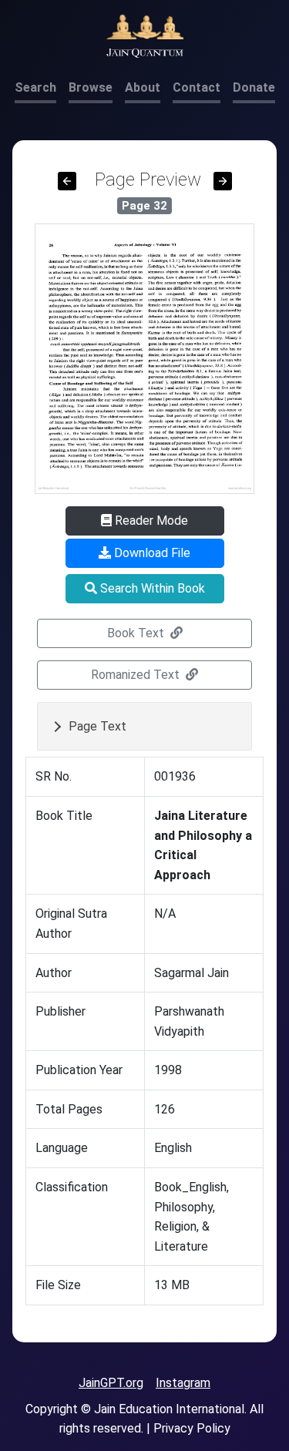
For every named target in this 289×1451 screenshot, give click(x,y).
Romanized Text (137, 674)
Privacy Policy (191, 1428)
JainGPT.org (111, 1382)
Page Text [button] (97, 726)
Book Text (137, 633)
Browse (91, 87)
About (142, 87)
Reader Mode (150, 520)
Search (35, 87)
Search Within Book (151, 588)
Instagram (183, 1382)
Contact (196, 87)
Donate (254, 87)
